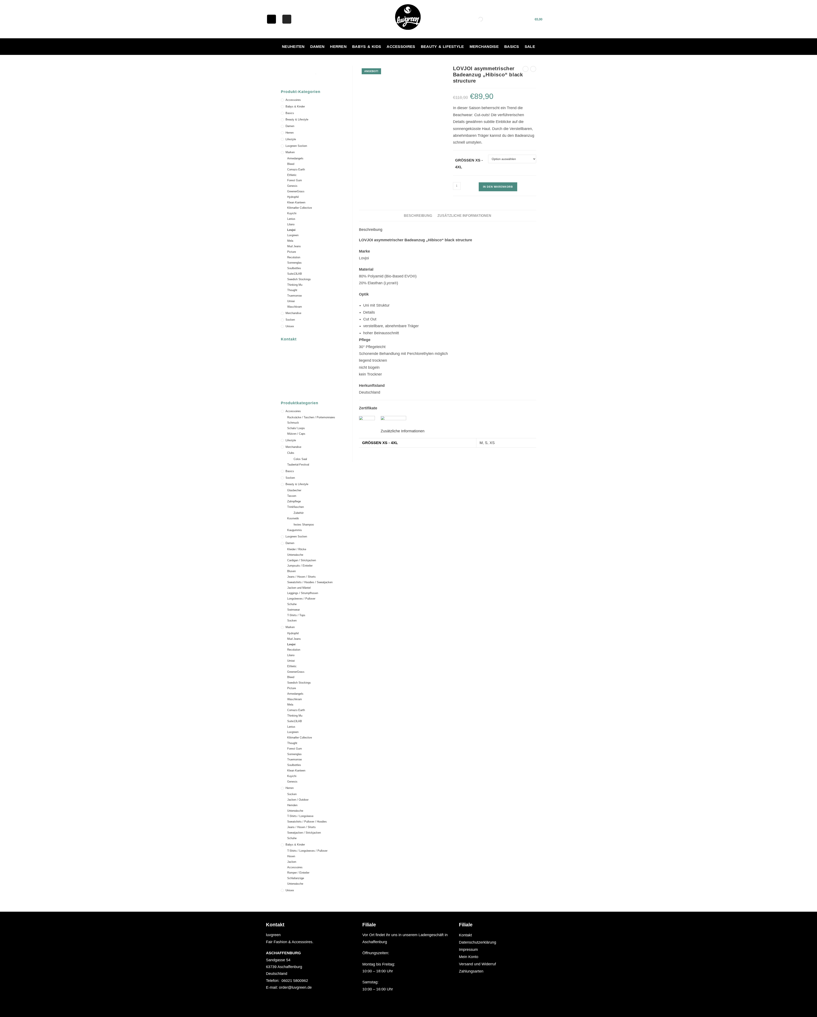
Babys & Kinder (295, 106)
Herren (338, 46)
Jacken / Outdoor (298, 799)
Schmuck (293, 422)
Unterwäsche (295, 554)
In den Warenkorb (498, 186)
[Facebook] (271, 19)
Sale (530, 46)
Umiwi (291, 301)
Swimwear (293, 609)
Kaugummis (294, 530)
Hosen (291, 856)
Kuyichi (291, 213)
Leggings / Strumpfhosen (302, 593)
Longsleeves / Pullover (301, 598)
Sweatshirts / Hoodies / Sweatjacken (310, 582)
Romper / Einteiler (298, 872)
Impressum (468, 949)
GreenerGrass (295, 191)
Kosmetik (293, 518)
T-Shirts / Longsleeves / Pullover (307, 850)
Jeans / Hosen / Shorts (301, 576)
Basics (511, 46)
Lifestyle (291, 139)
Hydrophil (293, 197)
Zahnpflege (294, 501)
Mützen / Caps (296, 433)
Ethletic (292, 175)
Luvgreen (293, 235)
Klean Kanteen (296, 202)
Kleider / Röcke (296, 549)
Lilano (290, 224)
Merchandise (484, 46)
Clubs (290, 452)
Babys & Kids (366, 46)
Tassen (291, 495)
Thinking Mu (294, 284)
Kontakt (465, 935)
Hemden (292, 805)
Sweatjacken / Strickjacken (304, 832)
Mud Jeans (294, 246)
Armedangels (295, 158)
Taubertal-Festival (298, 464)
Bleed (290, 164)
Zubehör (299, 512)
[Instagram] (286, 19)
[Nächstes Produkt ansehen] (533, 69)
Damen (317, 46)
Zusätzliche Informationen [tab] (464, 215)
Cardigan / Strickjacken (301, 560)
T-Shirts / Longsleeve (300, 816)
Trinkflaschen (295, 506)
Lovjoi (291, 229)
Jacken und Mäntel (299, 587)
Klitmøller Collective (299, 207)
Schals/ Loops (296, 428)
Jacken (291, 861)
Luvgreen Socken (296, 145)
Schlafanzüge (295, 878)
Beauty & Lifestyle (442, 46)
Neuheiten (293, 46)
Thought (292, 290)
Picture (291, 251)
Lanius (291, 218)
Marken (290, 152)
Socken (290, 319)
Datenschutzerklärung (477, 942)
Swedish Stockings (299, 279)
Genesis (292, 185)
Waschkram (294, 306)
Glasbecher (294, 490)
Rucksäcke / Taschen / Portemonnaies (311, 417)
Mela (290, 240)
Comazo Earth (296, 169)
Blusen (291, 571)
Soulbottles (294, 268)
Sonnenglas (294, 262)
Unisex (290, 326)
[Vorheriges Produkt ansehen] (525, 69)
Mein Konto (468, 957)
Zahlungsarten (471, 971)
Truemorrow (294, 295)
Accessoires (401, 46)
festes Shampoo (304, 524)
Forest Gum (294, 180)
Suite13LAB (294, 273)
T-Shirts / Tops (296, 615)
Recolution (293, 257)
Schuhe (292, 604)
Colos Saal (300, 459)
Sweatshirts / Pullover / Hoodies (307, 821)
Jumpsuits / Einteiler (300, 565)
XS (492, 443)
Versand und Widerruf (477, 964)
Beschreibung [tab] (418, 215)
